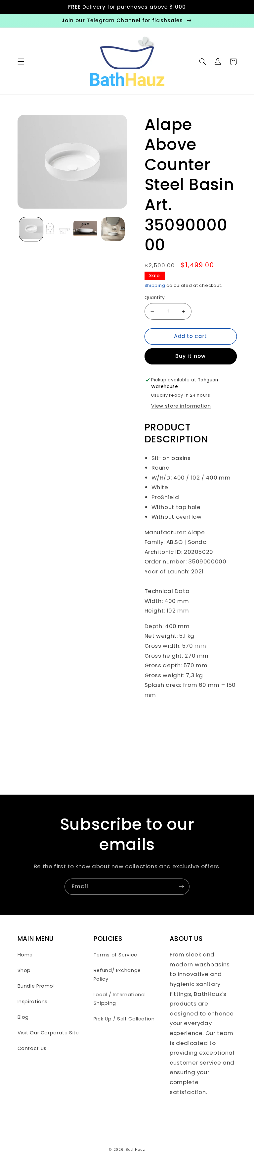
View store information (181, 406)
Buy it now (190, 356)
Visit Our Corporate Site (48, 1032)
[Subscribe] (181, 887)
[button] (20, 61)
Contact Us (32, 1048)
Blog (23, 1017)
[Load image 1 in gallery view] (31, 229)
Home (25, 954)
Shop (24, 970)
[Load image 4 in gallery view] (113, 229)
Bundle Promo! (36, 986)
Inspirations (33, 1001)
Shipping (155, 285)
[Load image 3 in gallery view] (85, 229)
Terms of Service (115, 954)
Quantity (155, 297)
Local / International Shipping (120, 999)
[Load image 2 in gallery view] (58, 229)
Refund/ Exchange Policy (117, 974)
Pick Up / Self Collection (124, 1018)
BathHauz (135, 1149)
